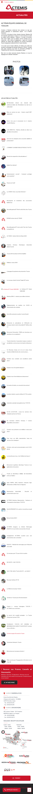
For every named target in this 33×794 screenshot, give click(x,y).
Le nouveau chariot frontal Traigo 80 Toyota (18, 280)
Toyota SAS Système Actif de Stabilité (16, 253)
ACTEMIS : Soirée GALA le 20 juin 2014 (17, 236)
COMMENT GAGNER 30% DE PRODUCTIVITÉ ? (19, 147)
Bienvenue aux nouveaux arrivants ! (16, 651)
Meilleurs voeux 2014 (12, 262)
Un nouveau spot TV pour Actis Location (17, 553)
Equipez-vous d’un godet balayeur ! (15, 367)
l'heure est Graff (11, 183)
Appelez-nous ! (12, 790)
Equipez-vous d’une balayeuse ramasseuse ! (18, 376)
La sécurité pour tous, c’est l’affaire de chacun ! (18, 456)
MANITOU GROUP (12, 165)
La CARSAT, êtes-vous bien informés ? (16, 191)
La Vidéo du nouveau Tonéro (14, 588)
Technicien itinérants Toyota (14, 642)
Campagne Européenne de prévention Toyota (18, 271)
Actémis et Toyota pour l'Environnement (17, 597)
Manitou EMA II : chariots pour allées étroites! (18, 296)
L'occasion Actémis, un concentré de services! (18, 385)
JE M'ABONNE (9, 682)
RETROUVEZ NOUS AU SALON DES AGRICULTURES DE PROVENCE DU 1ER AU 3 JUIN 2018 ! (19, 105)
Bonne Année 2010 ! (12, 518)
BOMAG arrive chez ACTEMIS (14, 218)
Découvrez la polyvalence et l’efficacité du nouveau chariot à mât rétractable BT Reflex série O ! (19, 325)
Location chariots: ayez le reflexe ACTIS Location (19, 394)
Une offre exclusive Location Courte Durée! (18, 314)
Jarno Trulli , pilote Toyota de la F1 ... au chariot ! (19, 571)
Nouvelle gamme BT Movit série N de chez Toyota (19, 209)
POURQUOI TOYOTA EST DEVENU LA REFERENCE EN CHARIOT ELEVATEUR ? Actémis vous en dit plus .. (19, 626)
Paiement (17, 778)
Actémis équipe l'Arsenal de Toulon (15, 633)
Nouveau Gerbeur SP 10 (13, 580)
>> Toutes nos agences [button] (8, 2)
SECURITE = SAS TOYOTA (13, 562)
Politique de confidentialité (21, 788)
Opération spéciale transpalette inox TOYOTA (18, 403)
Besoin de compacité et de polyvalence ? (17, 156)
